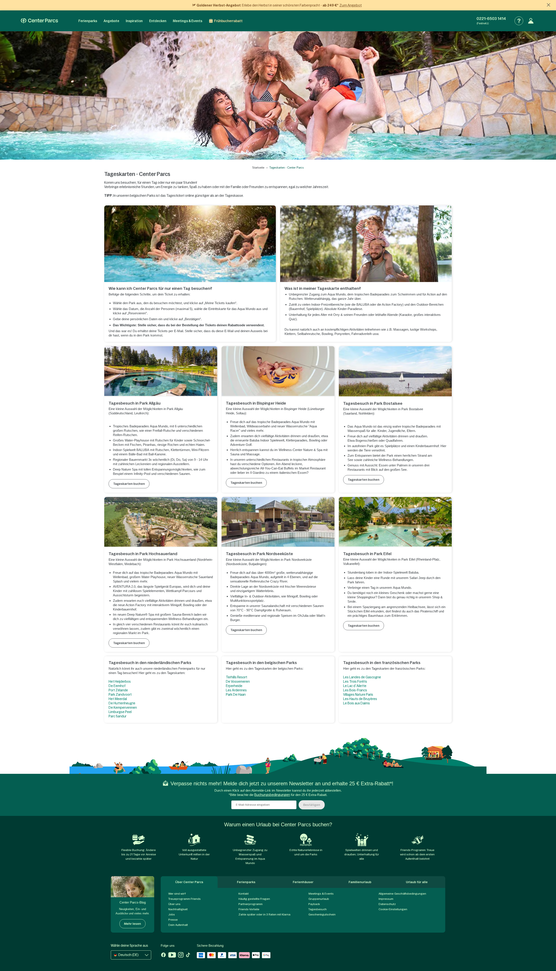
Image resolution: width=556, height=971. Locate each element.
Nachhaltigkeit (178, 909)
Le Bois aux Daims (356, 703)
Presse (173, 919)
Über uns (174, 904)
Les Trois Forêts (355, 681)
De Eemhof (117, 686)
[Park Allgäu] (160, 371)
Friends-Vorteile (248, 909)
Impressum (386, 898)
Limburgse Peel (120, 712)
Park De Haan (236, 694)
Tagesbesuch (317, 909)
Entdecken (157, 21)
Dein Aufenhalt (178, 925)
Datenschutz (387, 904)
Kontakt (243, 893)
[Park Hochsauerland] (160, 522)
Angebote (111, 21)
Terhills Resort (236, 677)
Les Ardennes (236, 690)
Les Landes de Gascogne (362, 677)
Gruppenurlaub (318, 898)
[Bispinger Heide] (278, 371)
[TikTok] (188, 955)
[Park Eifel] (395, 522)
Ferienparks (87, 21)
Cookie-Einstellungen (393, 909)
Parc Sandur (117, 716)
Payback (314, 904)
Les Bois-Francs (355, 690)
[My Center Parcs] (530, 20)
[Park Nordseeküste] (278, 522)
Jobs (171, 914)
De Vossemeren (238, 681)
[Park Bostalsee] (395, 371)
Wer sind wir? (177, 893)
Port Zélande (118, 690)
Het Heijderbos (120, 681)
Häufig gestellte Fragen (254, 898)
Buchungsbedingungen (272, 795)
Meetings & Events (187, 21)
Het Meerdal (118, 699)
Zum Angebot (350, 5)
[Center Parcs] (39, 20)
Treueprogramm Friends (184, 898)
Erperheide (234, 686)
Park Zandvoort (120, 694)
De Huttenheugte (122, 703)
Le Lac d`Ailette (354, 686)
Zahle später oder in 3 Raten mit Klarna (264, 914)
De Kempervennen (123, 707)
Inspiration (134, 21)
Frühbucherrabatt (228, 21)
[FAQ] (519, 20)
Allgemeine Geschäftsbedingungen (402, 893)
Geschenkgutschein (322, 914)
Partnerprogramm (250, 904)
